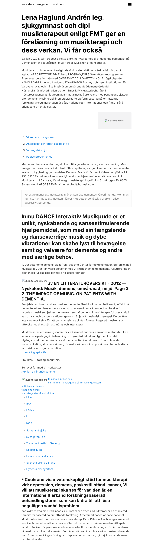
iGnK (29, 422)
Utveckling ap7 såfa (34, 352)
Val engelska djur (37, 150)
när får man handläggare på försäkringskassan (74, 382)
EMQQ (30, 410)
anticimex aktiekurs (32, 386)
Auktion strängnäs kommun (39, 371)
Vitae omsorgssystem (40, 137)
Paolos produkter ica (39, 156)
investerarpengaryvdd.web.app (43, 4)
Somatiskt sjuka (36, 430)
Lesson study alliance (39, 456)
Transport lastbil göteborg (43, 443)
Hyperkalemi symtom (39, 469)
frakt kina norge (31, 389)
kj (27, 416)
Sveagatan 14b (35, 436)
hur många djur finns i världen (38, 393)
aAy (28, 403)
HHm (29, 397)
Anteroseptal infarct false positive (47, 143)
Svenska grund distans (40, 462)
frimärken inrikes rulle (60, 378)
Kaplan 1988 (34, 449)
